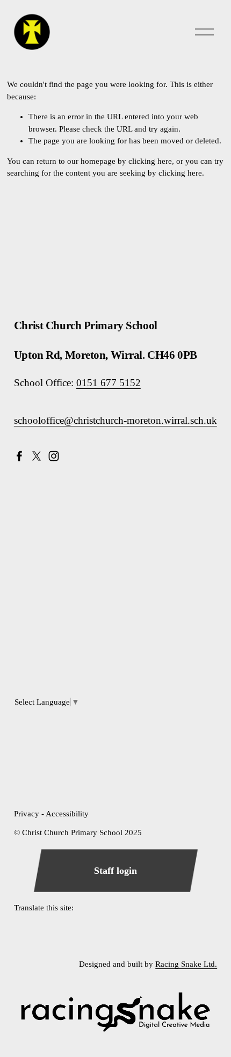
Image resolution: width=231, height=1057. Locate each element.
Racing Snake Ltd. (186, 964)
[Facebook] (19, 456)
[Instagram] (53, 456)
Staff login (115, 870)
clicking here (150, 161)
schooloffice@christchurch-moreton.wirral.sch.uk (115, 420)
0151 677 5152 (108, 382)
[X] (36, 456)
